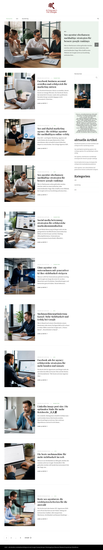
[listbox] (51, 44)
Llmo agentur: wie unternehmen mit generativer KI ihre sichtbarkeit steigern (53, 270)
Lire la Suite (41, 103)
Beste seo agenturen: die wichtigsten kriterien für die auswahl (52, 501)
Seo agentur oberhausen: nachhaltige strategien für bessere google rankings (51, 177)
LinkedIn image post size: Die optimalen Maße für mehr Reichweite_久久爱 (52, 409)
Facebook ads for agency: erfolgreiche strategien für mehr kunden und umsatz (51, 362)
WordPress (75, 547)
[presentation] (6, 45)
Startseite (9, 18)
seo (17, 18)
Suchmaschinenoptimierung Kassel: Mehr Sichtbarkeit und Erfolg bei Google (53, 316)
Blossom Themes (59, 547)
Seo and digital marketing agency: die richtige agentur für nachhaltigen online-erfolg (53, 131)
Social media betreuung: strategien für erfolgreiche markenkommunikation (51, 223)
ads (54, 357)
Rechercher (78, 74)
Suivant (27, 537)
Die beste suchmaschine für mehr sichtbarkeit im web (51, 455)
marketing (25, 18)
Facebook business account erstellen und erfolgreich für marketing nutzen (79, 38)
